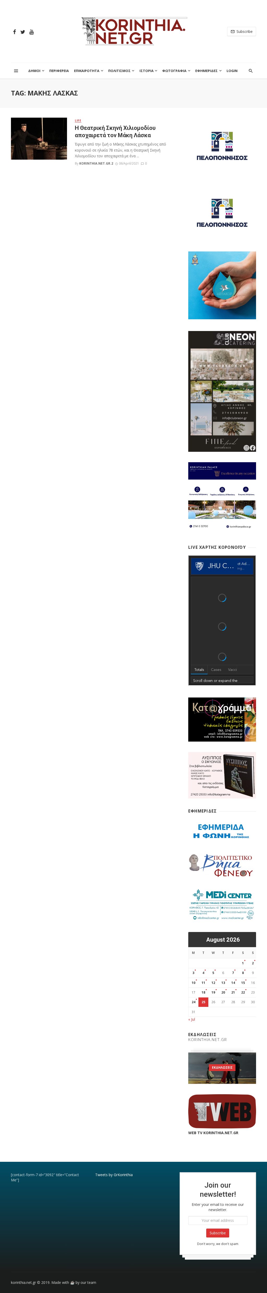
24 (193, 1002)
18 (203, 992)
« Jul (191, 1019)
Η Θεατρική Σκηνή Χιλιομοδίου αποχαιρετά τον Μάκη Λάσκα (115, 132)
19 (213, 992)
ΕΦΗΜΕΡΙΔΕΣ (206, 70)
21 (233, 992)
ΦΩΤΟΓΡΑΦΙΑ (174, 70)
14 (233, 983)
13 (223, 983)
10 (193, 983)
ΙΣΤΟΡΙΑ (146, 70)
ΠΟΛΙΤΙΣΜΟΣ (119, 70)
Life (78, 120)
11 (203, 983)
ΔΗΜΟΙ (34, 70)
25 (203, 1002)
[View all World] (222, 1068)
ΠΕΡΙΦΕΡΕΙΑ (59, 70)
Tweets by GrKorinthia (114, 1174)
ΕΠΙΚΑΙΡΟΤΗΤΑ (86, 70)
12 (213, 983)
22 (243, 992)
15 (243, 983)
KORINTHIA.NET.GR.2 (96, 163)
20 (223, 992)
